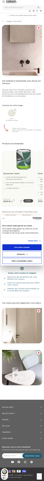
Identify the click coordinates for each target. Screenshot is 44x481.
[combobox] (22, 7)
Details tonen (33, 241)
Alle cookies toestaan (22, 247)
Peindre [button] (5, 420)
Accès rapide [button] (7, 438)
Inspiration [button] (6, 432)
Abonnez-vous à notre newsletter (16, 447)
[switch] (4, 478)
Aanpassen (21, 254)
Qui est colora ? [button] (8, 413)
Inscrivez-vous (32, 456)
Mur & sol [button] (6, 426)
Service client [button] (7, 407)
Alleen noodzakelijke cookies (22, 261)
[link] (11, 1)
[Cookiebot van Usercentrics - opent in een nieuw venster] (33, 218)
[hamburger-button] (3, 1)
